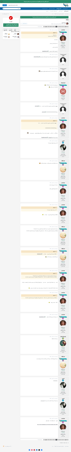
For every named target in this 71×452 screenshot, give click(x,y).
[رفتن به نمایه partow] (63, 38)
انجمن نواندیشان (58, 8)
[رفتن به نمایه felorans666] (18, 37)
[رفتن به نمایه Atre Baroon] (63, 343)
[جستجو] (4, 8)
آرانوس (63, 22)
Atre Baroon (63, 337)
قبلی (65, 26)
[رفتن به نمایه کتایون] (63, 147)
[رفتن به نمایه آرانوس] (67, 23)
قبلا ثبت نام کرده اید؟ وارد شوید (12, 5)
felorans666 (15, 36)
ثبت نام (5, 5)
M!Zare (63, 161)
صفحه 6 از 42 (40, 26)
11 (48, 26)
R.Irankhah (5, 36)
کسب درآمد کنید (45, 8)
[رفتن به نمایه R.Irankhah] (9, 37)
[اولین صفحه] (67, 26)
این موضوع (7, 8)
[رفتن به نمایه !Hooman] (63, 91)
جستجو (47, 11)
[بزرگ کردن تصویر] (45, 51)
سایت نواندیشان (65, 8)
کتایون (63, 141)
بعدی (46, 26)
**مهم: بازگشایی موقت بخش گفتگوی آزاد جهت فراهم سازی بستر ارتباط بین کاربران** (36, 1)
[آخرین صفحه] (44, 26)
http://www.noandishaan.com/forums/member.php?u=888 (47, 424)
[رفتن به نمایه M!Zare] (63, 169)
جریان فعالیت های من (54, 11)
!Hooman (63, 83)
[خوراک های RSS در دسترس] (4, 446)
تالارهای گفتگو (66, 11)
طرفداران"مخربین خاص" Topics (56, 24)
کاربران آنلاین (60, 11)
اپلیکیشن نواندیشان (52, 8)
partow (63, 30)
